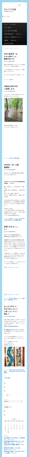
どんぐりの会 (10, 9)
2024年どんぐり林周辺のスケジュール (12, 37)
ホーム (5, 24)
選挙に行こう (16, 298)
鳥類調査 (16, 220)
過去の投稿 (7, 378)
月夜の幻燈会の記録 (8, 34)
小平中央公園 (12, 371)
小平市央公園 (7, 220)
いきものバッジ (18, 34)
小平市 (23, 218)
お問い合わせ (13, 40)
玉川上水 (12, 220)
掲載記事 (6, 40)
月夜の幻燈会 (16, 158)
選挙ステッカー (14, 299)
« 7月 (8, 432)
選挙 (9, 299)
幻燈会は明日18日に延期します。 (11, 87)
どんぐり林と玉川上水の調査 (10, 30)
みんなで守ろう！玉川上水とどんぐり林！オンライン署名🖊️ (11, 310)
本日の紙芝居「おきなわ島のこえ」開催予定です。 (11, 56)
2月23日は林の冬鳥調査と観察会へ (12, 444)
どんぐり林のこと (8, 27)
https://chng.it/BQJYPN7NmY (11, 326)
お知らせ (11, 79)
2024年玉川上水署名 (8, 43)
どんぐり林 (18, 218)
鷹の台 (20, 220)
